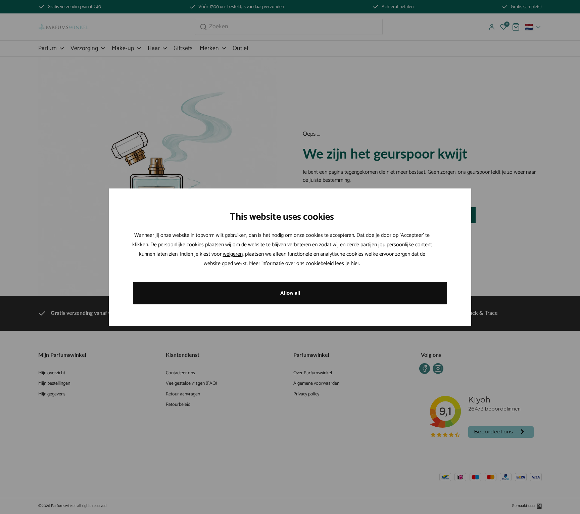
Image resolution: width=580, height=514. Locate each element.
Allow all (290, 293)
